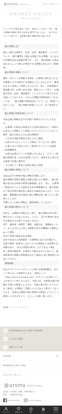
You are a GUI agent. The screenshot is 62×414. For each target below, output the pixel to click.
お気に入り (18, 412)
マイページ (6, 412)
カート (43, 412)
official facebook (13, 400)
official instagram (34, 400)
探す (31, 412)
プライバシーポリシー (12, 375)
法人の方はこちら (52, 4)
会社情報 (7, 356)
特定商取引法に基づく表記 (14, 365)
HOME (6, 307)
